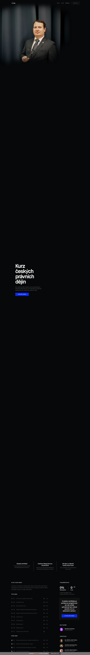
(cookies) (37, 653)
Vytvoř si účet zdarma (69, 615)
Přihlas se (67, 3)
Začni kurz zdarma (22, 294)
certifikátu (66, 592)
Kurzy (58, 3)
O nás (62, 3)
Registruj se (75, 3)
